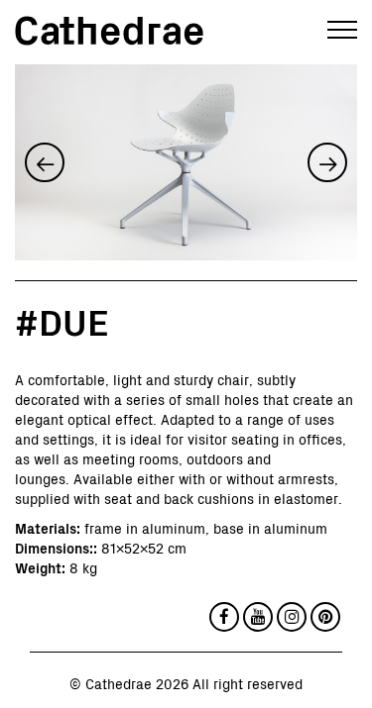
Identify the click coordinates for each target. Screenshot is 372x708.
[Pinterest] (325, 617)
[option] (186, 162)
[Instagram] (292, 617)
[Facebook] (224, 617)
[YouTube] (258, 617)
